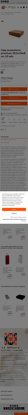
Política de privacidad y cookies (18, 217)
